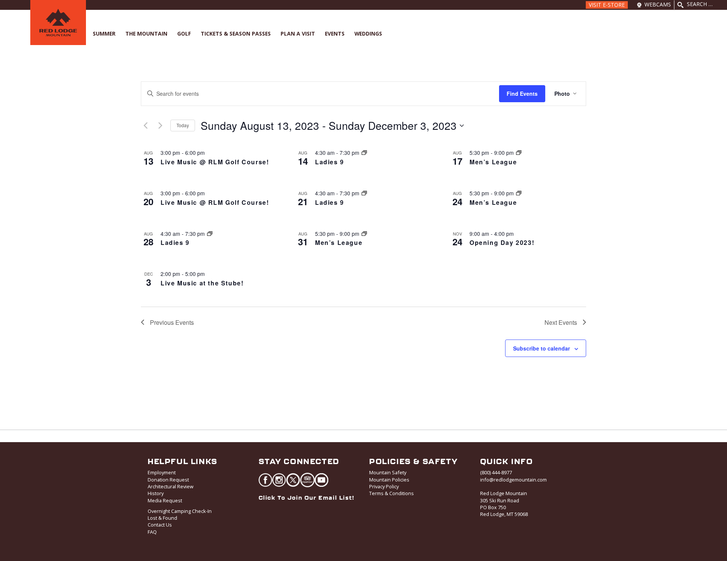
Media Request (165, 500)
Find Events (522, 93)
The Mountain (146, 33)
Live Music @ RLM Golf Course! (215, 161)
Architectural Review (170, 486)
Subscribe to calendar (541, 348)
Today (182, 125)
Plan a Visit (298, 33)
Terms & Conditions (391, 493)
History (156, 493)
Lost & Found (162, 517)
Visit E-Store (607, 4)
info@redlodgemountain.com (513, 479)
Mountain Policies (389, 479)
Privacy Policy (384, 486)
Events (335, 33)
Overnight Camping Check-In (180, 511)
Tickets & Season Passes (236, 33)
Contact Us (160, 524)
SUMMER (104, 33)
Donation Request (168, 479)
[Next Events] (160, 125)
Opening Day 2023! (502, 242)
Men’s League (493, 161)
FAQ (152, 531)
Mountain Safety (387, 472)
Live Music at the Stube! (202, 283)
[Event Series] (364, 152)
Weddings (368, 33)
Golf (184, 33)
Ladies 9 (329, 161)
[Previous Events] (145, 125)
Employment (162, 472)
